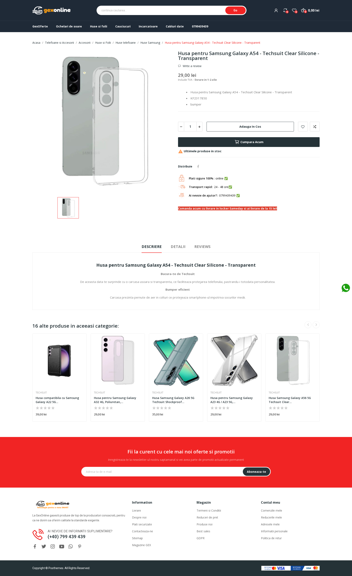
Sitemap (137, 538)
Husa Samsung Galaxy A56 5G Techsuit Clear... (290, 400)
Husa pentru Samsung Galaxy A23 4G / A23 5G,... (231, 400)
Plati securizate (142, 524)
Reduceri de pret (207, 517)
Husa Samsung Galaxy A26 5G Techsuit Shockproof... (173, 400)
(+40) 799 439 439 (67, 536)
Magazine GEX (141, 545)
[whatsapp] (70, 546)
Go (235, 10)
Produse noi (204, 524)
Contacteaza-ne (142, 531)
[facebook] (34, 546)
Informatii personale (274, 531)
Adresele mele (270, 524)
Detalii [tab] (178, 246)
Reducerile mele (271, 517)
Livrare (136, 510)
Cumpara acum (251, 142)
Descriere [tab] (152, 246)
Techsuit (41, 392)
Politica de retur (271, 538)
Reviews (202, 246)
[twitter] (43, 546)
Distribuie (198, 166)
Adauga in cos (250, 126)
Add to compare (315, 127)
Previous (308, 324)
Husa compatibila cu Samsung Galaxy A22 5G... (57, 400)
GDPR (201, 538)
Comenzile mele (271, 510)
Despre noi (139, 517)
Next (316, 324)
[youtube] (61, 546)
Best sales (203, 531)
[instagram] (52, 546)
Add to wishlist (303, 127)
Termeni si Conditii (209, 510)
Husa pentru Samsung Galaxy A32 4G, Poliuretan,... (115, 400)
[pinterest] (79, 546)
